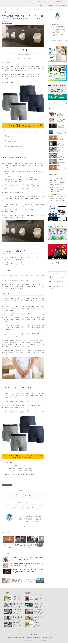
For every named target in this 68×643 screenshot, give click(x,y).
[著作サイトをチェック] (14, 507)
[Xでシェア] (19, 50)
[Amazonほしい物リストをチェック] (23, 507)
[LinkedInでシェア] (25, 495)
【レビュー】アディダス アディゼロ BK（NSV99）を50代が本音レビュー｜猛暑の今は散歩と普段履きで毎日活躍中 (57, 181)
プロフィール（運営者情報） (32, 637)
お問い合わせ (44, 637)
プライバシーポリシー (19, 637)
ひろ (9, 522)
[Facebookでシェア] (23, 50)
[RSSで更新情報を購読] (32, 507)
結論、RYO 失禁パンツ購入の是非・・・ (16, 146)
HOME (50, 637)
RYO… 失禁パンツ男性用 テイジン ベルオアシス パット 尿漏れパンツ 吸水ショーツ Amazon (23, 125)
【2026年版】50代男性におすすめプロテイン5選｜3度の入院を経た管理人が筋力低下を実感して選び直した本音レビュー (57, 197)
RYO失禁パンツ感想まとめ (13, 141)
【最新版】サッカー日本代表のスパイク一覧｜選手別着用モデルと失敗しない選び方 (57, 189)
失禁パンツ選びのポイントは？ (13, 136)
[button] (27, 50)
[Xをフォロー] (19, 507)
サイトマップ (57, 637)
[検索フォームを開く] (65, 5)
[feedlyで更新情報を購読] (27, 507)
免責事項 (10, 637)
